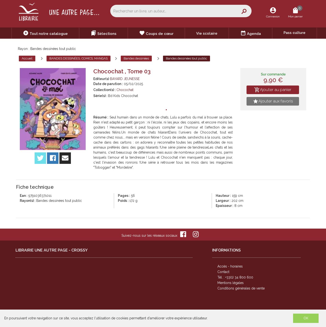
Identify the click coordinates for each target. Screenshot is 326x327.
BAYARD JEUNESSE (125, 79)
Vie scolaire (206, 33)
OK (306, 318)
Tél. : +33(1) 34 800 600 (235, 277)
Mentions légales (230, 283)
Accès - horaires (230, 266)
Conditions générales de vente (241, 288)
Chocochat (124, 90)
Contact (223, 272)
